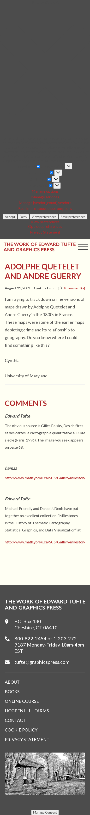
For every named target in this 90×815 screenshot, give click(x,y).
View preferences (44, 217)
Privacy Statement (45, 232)
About (12, 682)
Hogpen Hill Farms (27, 710)
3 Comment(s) (73, 288)
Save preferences (73, 217)
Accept (10, 217)
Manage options (45, 191)
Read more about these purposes (45, 208)
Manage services (45, 197)
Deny (23, 217)
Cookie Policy (21, 729)
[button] (45, 70)
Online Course (22, 701)
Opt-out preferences (45, 226)
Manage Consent (45, 812)
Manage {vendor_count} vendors (45, 202)
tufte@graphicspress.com (41, 662)
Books (12, 691)
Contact (15, 720)
